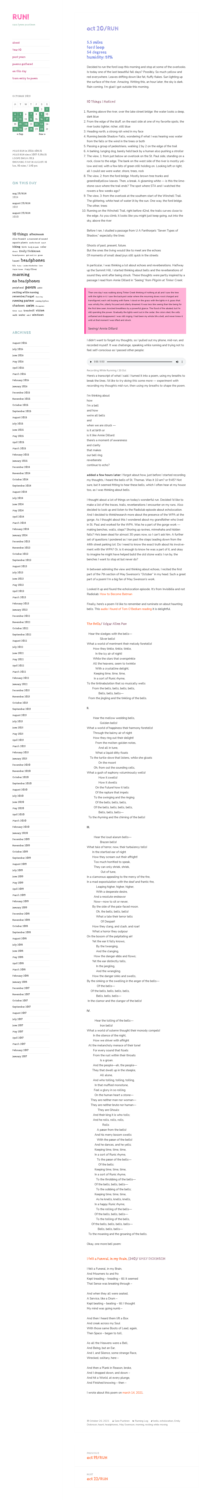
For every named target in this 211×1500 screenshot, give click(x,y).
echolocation (166, 1421)
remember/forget (23, 296)
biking (16, 247)
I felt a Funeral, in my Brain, (107, 1259)
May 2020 (18, 808)
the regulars (40, 306)
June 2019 (17, 876)
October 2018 (20, 926)
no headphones (26, 281)
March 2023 (19, 597)
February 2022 (20, 678)
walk (14, 315)
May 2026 (17, 361)
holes (19, 266)
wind (29, 315)
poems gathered (22, 64)
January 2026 (19, 386)
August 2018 (19, 938)
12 (20, 119)
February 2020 (20, 827)
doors (15, 251)
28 (31, 129)
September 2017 (21, 1006)
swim (30, 306)
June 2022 (18, 653)
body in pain (33, 247)
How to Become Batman (116, 594)
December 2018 (21, 913)
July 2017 (17, 1019)
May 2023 (18, 585)
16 (41, 119)
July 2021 (17, 721)
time (14, 311)
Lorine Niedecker (30, 266)
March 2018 (19, 969)
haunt (15, 260)
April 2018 (18, 963)
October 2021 (20, 702)
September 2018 (21, 932)
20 (25, 124)
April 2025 (18, 442)
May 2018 (17, 957)
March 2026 (19, 374)
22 (36, 124)
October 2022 (20, 628)
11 (15, 119)
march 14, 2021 (132, 1393)
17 (47, 119)
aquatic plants (20, 242)
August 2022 (19, 640)
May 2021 (17, 733)
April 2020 (18, 814)
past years (18, 57)
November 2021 (21, 696)
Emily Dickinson (29, 251)
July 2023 (17, 572)
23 (41, 124)
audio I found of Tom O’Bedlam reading (126, 609)
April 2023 (18, 591)
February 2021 (20, 752)
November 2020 (21, 771)
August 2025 (19, 417)
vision (40, 310)
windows (38, 315)
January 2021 (19, 758)
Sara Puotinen (122, 1421)
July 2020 (17, 796)
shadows (18, 306)
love (41, 266)
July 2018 (17, 944)
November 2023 (21, 547)
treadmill (28, 310)
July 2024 (17, 498)
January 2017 (19, 1056)
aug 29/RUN (19, 193)
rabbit (39, 288)
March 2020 (19, 820)
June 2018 (17, 951)
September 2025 (21, 411)
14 (31, 119)
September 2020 (22, 783)
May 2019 (17, 882)
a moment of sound (37, 239)
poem (30, 287)
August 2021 (19, 715)
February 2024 (20, 529)
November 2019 (21, 845)
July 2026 (17, 349)
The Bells (94, 624)
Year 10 (16, 49)
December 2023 (21, 541)
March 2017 (18, 1044)
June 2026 (17, 355)
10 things (20, 234)
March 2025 (19, 448)
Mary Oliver (30, 269)
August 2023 (19, 566)
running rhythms (42, 301)
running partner (23, 301)
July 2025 (17, 423)
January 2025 (19, 461)
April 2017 (17, 1037)
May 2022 (18, 659)
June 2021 (17, 727)
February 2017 (20, 1050)
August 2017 (19, 1013)
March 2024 (19, 523)
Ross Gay (39, 297)
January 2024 (19, 535)
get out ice (31, 255)
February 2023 (20, 603)
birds (24, 247)
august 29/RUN (21, 203)
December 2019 (21, 839)
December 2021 (21, 690)
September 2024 (21, 485)
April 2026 (18, 367)
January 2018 (19, 982)
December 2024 (21, 467)
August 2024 (19, 492)
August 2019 (19, 864)
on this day (19, 71)
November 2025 (21, 398)
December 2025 (21, 392)
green (40, 255)
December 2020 (21, 764)
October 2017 (20, 1000)
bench (43, 243)
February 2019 (20, 901)
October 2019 (20, 851)
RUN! (20, 17)
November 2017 (21, 994)
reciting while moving (25, 292)
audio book (34, 243)
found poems (18, 255)
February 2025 (20, 454)
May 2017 (17, 1031)
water (22, 315)
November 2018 (21, 920)
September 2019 (21, 858)
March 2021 (18, 746)
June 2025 (18, 430)
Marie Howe (17, 269)
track (20, 311)
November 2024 (21, 473)
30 (41, 129)
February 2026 (20, 380)
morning (21, 274)
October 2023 (20, 554)
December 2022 (21, 616)
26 (20, 129)
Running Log (141, 1421)
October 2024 (20, 479)
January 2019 (19, 907)
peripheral (18, 287)
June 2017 (17, 1025)
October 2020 (20, 777)
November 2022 (21, 622)
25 (15, 129)
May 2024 (18, 510)
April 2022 (18, 665)
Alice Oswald (19, 239)
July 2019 (17, 870)
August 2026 (19, 343)
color (43, 247)
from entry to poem (25, 78)
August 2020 (19, 789)
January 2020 (20, 833)
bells (156, 1421)
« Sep (20, 134)
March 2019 (19, 895)
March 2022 (19, 671)
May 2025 (18, 436)
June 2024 (18, 504)
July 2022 (17, 647)
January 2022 (19, 684)
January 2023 (19, 609)
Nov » (42, 134)
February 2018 (20, 975)
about (16, 42)
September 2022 (21, 634)
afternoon (36, 234)
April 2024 (18, 516)
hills (14, 266)
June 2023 (18, 578)
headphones (33, 260)
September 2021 (21, 709)
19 (20, 124)
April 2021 (18, 740)
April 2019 (18, 889)
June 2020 (18, 802)
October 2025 (20, 405)
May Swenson (127, 1424)
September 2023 (21, 560)
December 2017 (20, 988)
